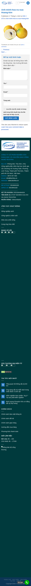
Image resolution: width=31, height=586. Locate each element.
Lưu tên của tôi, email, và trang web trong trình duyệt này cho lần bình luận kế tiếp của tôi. (14, 111)
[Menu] (17, 2)
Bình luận (7, 68)
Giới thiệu (15, 579)
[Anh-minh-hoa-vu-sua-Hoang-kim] (15, 31)
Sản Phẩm (23, 579)
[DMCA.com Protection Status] (6, 372)
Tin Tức (12, 581)
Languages (22, 2)
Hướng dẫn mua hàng (9, 427)
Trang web (6, 100)
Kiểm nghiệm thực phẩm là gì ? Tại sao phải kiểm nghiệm (17, 396)
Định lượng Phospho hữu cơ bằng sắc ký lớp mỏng (18, 402)
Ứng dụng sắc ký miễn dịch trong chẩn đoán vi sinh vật (17, 390)
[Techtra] (7, 3)
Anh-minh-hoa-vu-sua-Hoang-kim (17, 18)
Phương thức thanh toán (9, 431)
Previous (5, 49)
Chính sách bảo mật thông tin (11, 414)
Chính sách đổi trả (7, 418)
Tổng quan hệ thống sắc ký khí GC (16, 385)
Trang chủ (7, 579)
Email (5, 92)
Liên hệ (18, 581)
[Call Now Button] (27, 582)
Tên (5, 83)
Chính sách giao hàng (8, 423)
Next (3, 52)
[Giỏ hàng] (28, 2)
